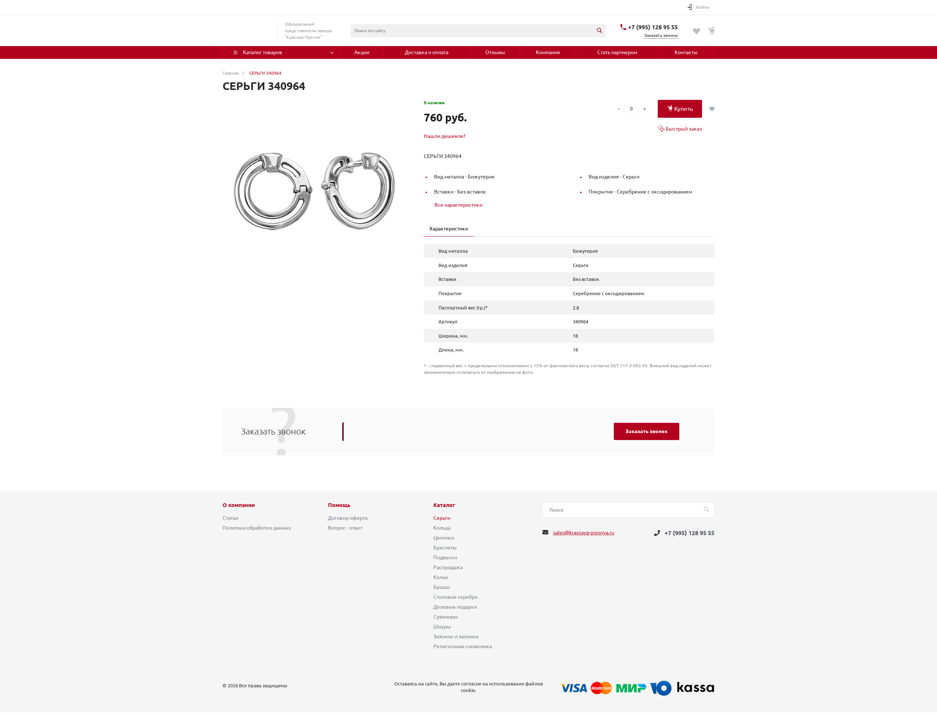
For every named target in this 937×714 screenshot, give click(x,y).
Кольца (442, 528)
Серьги (441, 518)
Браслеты (445, 547)
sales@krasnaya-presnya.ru (583, 533)
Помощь (339, 505)
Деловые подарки (455, 607)
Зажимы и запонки (455, 636)
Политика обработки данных (257, 528)
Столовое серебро (455, 597)
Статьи (230, 518)
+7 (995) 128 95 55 (653, 27)
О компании (239, 505)
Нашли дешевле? (445, 136)
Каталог (444, 505)
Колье (440, 577)
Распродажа (448, 567)
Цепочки (443, 538)
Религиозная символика (462, 646)
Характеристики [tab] (448, 229)
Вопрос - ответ (345, 528)
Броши (441, 587)
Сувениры (445, 617)
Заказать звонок (647, 431)
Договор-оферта (347, 518)
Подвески (445, 557)
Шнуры (442, 627)
